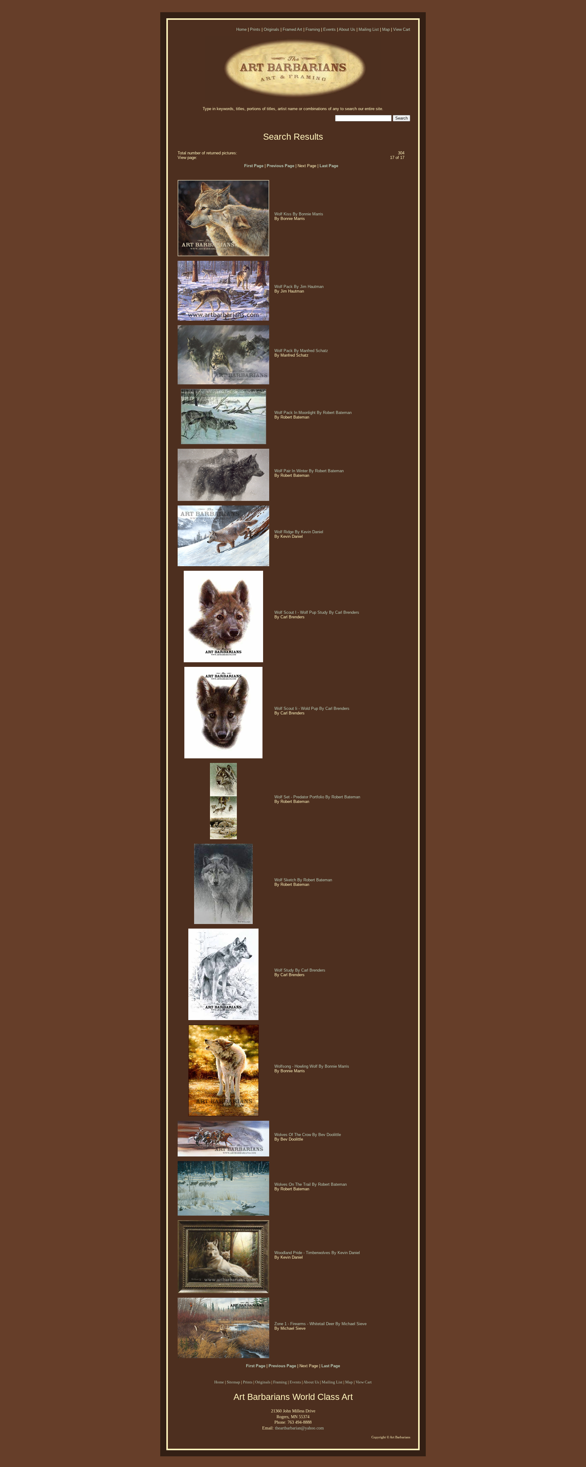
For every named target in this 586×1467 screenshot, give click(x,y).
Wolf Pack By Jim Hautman (299, 286)
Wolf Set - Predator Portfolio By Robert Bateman (317, 797)
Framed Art (292, 29)
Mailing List (369, 29)
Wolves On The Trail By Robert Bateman (311, 1184)
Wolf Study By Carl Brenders (300, 970)
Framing (313, 29)
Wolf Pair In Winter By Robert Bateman (309, 471)
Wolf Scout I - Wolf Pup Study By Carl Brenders (317, 612)
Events (329, 29)
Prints (255, 29)
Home (241, 29)
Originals (271, 29)
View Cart (401, 29)
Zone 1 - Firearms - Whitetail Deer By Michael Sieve (321, 1323)
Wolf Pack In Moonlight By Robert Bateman (313, 412)
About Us (347, 29)
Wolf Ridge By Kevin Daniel (299, 532)
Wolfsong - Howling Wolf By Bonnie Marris (312, 1066)
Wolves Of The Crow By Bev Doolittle (308, 1134)
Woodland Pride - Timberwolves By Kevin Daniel (317, 1252)
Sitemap (233, 1382)
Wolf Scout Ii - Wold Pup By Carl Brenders (312, 708)
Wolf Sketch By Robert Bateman (303, 880)
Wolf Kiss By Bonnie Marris (299, 214)
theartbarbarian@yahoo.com (299, 1428)
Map (386, 29)
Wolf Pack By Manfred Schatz (301, 350)
